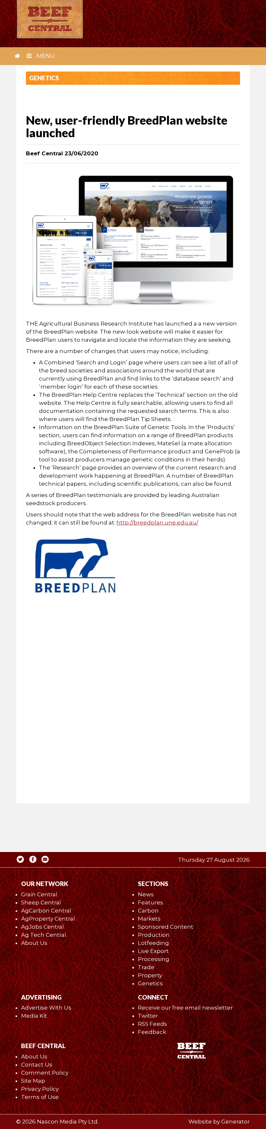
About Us (34, 943)
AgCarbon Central (46, 910)
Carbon (148, 910)
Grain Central (39, 894)
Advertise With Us (46, 1007)
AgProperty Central (48, 918)
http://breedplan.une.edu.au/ (157, 522)
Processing (153, 959)
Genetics (150, 983)
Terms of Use (40, 1097)
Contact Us (36, 1064)
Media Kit (34, 1016)
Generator (235, 1121)
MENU (45, 56)
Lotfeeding (153, 943)
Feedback (152, 1032)
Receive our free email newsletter (185, 1007)
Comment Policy (44, 1072)
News (146, 894)
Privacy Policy (40, 1089)
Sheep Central (41, 902)
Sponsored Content (165, 927)
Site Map (33, 1081)
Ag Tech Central (43, 935)
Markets (149, 918)
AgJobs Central (42, 927)
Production (154, 935)
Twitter (148, 1016)
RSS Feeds (152, 1024)
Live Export (153, 951)
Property (150, 975)
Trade (146, 967)
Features (150, 902)
